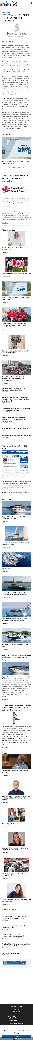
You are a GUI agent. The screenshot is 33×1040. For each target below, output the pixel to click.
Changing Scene (6, 12)
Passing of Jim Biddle (8, 824)
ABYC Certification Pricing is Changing (15, 428)
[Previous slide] (3, 152)
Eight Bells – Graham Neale (11, 953)
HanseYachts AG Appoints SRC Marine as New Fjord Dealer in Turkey (16, 352)
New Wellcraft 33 (7, 569)
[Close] (32, 1026)
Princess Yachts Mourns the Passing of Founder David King (16, 771)
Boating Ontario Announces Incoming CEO (16, 436)
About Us (16, 1009)
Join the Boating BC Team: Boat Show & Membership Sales (14, 875)
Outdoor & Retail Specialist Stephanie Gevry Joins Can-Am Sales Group (15, 849)
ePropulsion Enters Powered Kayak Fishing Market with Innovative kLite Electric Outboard (16, 707)
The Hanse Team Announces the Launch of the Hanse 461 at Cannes (16, 543)
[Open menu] (31, 3)
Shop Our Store (16, 1011)
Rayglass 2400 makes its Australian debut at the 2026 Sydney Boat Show (16, 518)
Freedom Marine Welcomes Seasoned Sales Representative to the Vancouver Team (16, 945)
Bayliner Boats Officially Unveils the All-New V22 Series (16, 645)
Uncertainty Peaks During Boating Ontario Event (16, 273)
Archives (7, 489)
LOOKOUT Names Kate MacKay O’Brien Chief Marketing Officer (16, 900)
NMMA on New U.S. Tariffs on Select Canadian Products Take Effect (16, 162)
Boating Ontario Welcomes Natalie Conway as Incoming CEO (15, 248)
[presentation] (16, 148)
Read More (5, 223)
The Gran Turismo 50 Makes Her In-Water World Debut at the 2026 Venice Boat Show (14, 593)
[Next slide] (29, 152)
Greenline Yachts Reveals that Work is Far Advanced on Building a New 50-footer (14, 619)
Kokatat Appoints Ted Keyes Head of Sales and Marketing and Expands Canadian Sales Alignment (16, 798)
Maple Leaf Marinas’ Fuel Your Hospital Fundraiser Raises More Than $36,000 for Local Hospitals (14, 325)
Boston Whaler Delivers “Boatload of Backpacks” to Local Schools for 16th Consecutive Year (13, 378)
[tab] (9, 167)
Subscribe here (24, 492)
